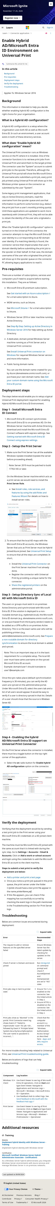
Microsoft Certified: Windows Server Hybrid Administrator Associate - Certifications (21, 1156)
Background (9, 73)
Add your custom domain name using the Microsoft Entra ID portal (30, 380)
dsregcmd (45, 963)
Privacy (17, 1199)
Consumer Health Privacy (36, 1199)
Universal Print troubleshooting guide (30, 1054)
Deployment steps (12, 80)
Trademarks (21, 1202)
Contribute (6, 1199)
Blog (36, 1195)
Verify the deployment (13, 83)
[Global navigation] (2, 27)
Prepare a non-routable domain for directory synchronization (27, 639)
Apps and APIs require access (44, 1041)
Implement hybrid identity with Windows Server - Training (24, 1143)
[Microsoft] (27, 27)
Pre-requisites (10, 77)
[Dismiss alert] (51, 4)
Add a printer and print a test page (23, 877)
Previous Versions (24, 1195)
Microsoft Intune (19, 308)
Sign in (50, 27)
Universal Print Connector (34, 563)
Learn (5, 33)
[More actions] (50, 33)
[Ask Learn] (46, 33)
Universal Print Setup (41, 551)
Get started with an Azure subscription (29, 293)
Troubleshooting (11, 87)
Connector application (19, 33)
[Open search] (43, 27)
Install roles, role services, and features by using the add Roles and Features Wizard (29, 493)
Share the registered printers (26, 585)
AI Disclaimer (7, 1195)
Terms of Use (7, 1202)
